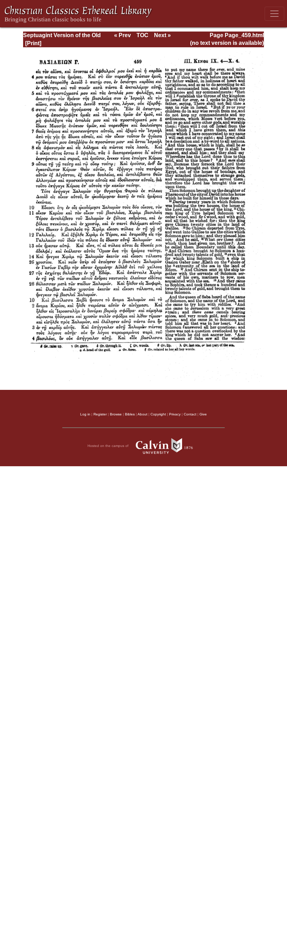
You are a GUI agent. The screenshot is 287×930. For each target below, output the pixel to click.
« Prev (122, 35)
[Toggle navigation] (274, 14)
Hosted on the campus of (109, 445)
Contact (190, 414)
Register (100, 414)
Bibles (130, 414)
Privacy (175, 414)
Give (203, 414)
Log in (85, 414)
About (142, 414)
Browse (116, 414)
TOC (142, 35)
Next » (162, 35)
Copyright (158, 414)
